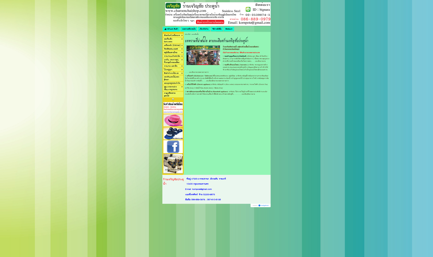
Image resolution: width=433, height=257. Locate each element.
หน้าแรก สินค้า (187, 34)
